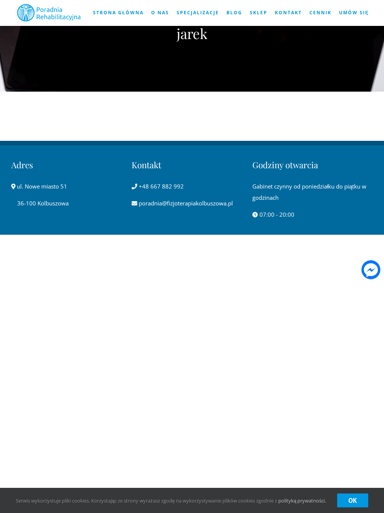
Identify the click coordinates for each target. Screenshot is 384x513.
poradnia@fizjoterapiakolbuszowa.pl (185, 203)
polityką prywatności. (302, 500)
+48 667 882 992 (160, 186)
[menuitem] (118, 12)
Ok (352, 500)
